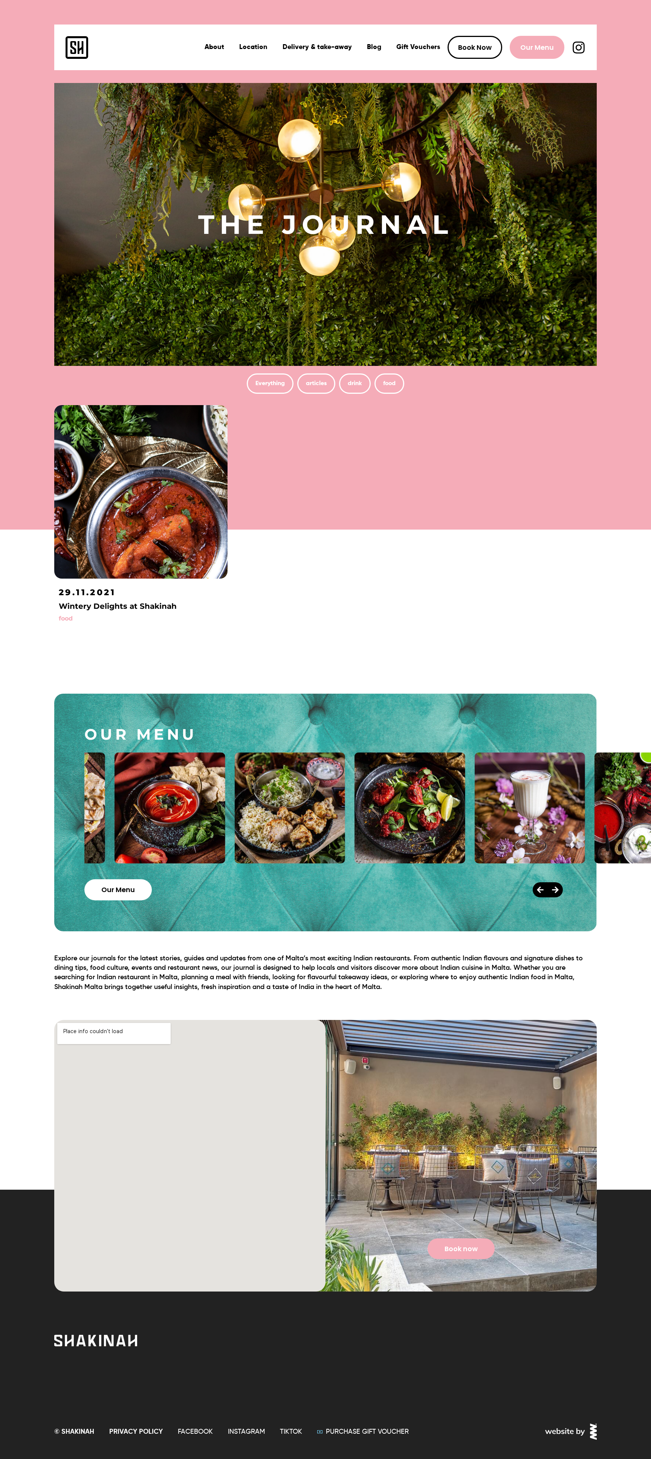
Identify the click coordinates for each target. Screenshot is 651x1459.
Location (253, 47)
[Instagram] (578, 47)
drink (355, 384)
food (389, 384)
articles (316, 384)
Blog (374, 47)
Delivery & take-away (317, 47)
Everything (270, 384)
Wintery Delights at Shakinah (118, 606)
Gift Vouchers (418, 47)
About (214, 47)
